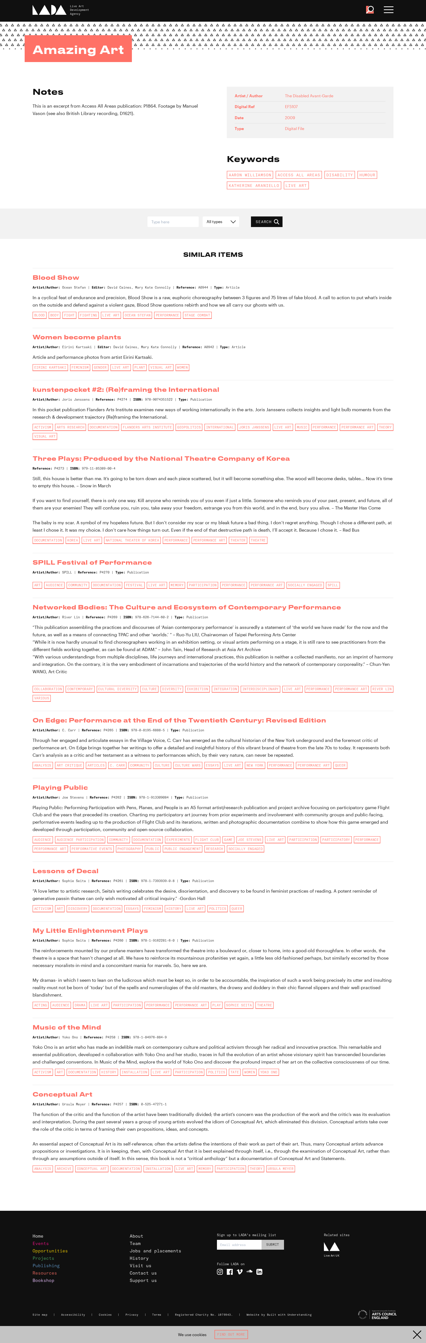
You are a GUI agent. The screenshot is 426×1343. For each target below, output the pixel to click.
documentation (104, 427)
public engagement (182, 849)
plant (139, 367)
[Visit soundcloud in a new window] (249, 1272)
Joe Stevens (249, 840)
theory (385, 427)
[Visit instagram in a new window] (220, 1272)
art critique (69, 765)
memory (177, 585)
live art (296, 185)
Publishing (46, 1265)
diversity (171, 689)
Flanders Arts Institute (147, 427)
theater (238, 540)
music (302, 427)
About (136, 1236)
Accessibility (73, 1314)
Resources (45, 1273)
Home (38, 1236)
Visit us (140, 1265)
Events (41, 1243)
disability (339, 174)
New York (255, 765)
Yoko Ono (268, 1072)
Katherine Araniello (254, 185)
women (182, 367)
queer (340, 765)
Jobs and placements (155, 1251)
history (173, 909)
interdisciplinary (260, 689)
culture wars (188, 765)
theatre (258, 540)
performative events (91, 849)
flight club (207, 840)
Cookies (105, 1314)
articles (96, 765)
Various (41, 698)
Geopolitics (189, 427)
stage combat (197, 315)
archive (64, 1169)
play (216, 1005)
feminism (80, 367)
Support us (143, 1280)
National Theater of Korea (132, 540)
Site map (40, 1314)
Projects (43, 1258)
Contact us (143, 1273)
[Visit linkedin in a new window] (259, 1272)
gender (100, 367)
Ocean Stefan (137, 315)
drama (80, 1005)
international (220, 427)
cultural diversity (117, 689)
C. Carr (117, 765)
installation (134, 1072)
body (54, 315)
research (214, 849)
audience (54, 585)
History (139, 1258)
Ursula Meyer (280, 1169)
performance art (357, 427)
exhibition (197, 689)
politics (217, 909)
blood (39, 315)
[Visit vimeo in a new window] (240, 1272)
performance (167, 315)
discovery (78, 909)
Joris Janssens (254, 427)
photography (129, 849)
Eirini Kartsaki (50, 367)
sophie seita (239, 1005)
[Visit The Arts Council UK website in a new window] (360, 1314)
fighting (88, 315)
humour (367, 174)
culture (149, 689)
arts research (71, 427)
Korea (72, 540)
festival (134, 585)
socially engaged (305, 585)
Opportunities (50, 1251)
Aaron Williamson (250, 174)
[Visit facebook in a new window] (230, 1272)
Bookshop (43, 1280)
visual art (161, 367)
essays (212, 765)
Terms (156, 1314)
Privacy (132, 1314)
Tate (235, 1072)
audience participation (80, 840)
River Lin (382, 689)
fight (69, 315)
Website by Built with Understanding (279, 1314)
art (37, 585)
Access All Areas (299, 174)
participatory (336, 840)
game (228, 840)
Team (135, 1243)
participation (203, 585)
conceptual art (92, 1169)
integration (225, 689)
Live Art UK (331, 1255)
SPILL (333, 585)
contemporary (80, 689)
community (78, 585)
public (152, 849)
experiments (178, 840)
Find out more (231, 1334)
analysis (42, 765)
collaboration (48, 689)
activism (42, 427)
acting (40, 1005)
